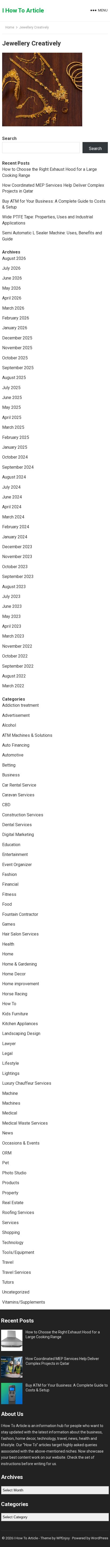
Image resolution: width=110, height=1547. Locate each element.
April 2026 (11, 298)
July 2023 (11, 596)
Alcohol (9, 725)
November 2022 (17, 646)
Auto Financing (15, 745)
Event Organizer (17, 864)
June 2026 (12, 278)
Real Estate (12, 1202)
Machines (11, 1103)
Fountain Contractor (20, 914)
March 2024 (13, 516)
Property (10, 1192)
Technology (12, 1242)
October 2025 (15, 357)
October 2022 (15, 656)
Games (8, 924)
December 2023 (17, 546)
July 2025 (11, 387)
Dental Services (17, 824)
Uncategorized (15, 1292)
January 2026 (14, 327)
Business (11, 774)
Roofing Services (18, 1212)
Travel (7, 1262)
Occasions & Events (21, 1143)
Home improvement (20, 983)
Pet (5, 1162)
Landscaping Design (21, 1033)
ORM (6, 1152)
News (7, 1133)
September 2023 (18, 576)
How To (9, 1003)
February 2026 (15, 318)
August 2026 (14, 258)
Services (10, 1222)
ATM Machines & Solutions (27, 735)
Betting (8, 765)
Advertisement (16, 715)
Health (8, 944)
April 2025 (11, 417)
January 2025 (14, 447)
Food (7, 904)
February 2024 (15, 526)
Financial (10, 884)
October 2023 (15, 566)
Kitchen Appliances (20, 1023)
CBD (6, 804)
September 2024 (18, 467)
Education (11, 844)
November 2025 (17, 347)
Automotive (12, 755)
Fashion (9, 874)
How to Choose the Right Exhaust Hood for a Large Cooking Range (63, 1334)
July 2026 (11, 268)
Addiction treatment (20, 705)
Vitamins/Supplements (23, 1302)
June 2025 (12, 397)
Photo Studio (14, 1172)
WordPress (99, 1538)
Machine (10, 1093)
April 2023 (11, 626)
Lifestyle (10, 1063)
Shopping (11, 1232)
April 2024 (11, 506)
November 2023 (17, 556)
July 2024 (11, 487)
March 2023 (13, 636)
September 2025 (18, 367)
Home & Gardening (19, 964)
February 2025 (15, 437)
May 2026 (11, 288)
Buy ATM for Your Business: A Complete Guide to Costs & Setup (67, 1387)
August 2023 (14, 586)
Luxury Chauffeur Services (26, 1083)
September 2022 (18, 666)
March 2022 (13, 685)
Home (9, 27)
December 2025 (17, 337)
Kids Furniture (15, 1013)
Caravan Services (18, 794)
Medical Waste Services (25, 1123)
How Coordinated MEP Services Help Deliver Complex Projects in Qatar (62, 1361)
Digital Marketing (18, 834)
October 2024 (15, 457)
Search (9, 138)
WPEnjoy (63, 1538)
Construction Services (22, 814)
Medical (9, 1113)
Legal (7, 1053)
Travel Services (16, 1272)
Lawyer (9, 1043)
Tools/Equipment (18, 1252)
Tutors (8, 1282)
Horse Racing (14, 993)
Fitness (9, 894)
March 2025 (13, 427)
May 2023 (11, 616)
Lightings (10, 1073)
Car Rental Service (19, 785)
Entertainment (15, 854)
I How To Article (23, 10)
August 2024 (14, 477)
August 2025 (14, 377)
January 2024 (14, 536)
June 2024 (12, 497)
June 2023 (12, 606)
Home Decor (14, 973)
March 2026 (13, 308)
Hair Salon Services (20, 934)
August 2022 (14, 676)
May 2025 (11, 407)
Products (10, 1182)
